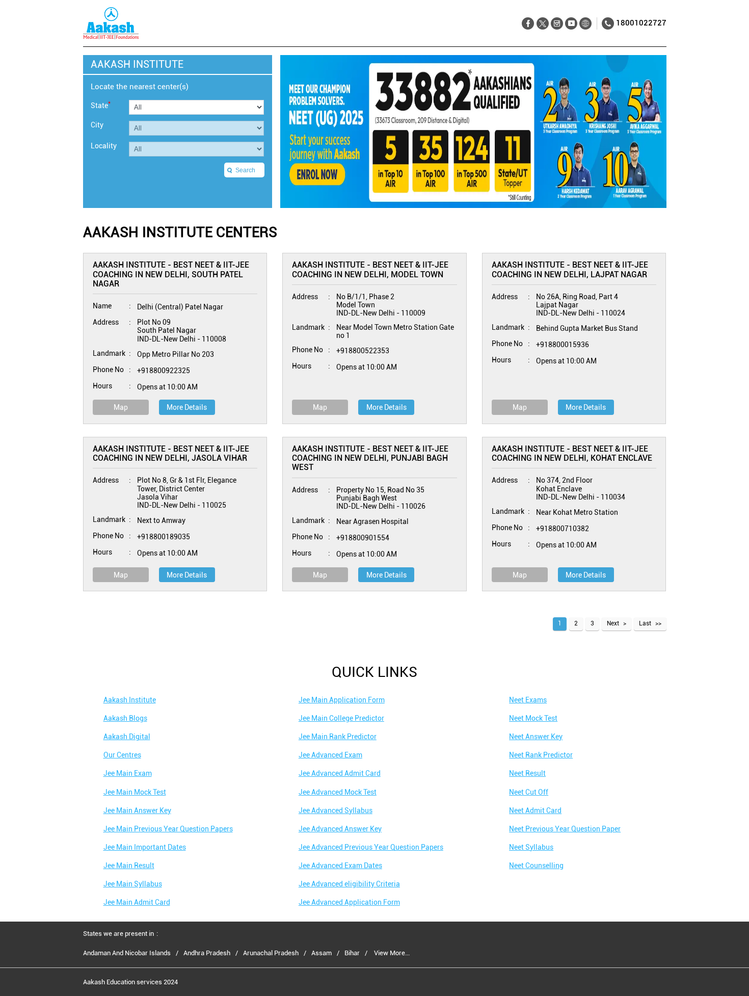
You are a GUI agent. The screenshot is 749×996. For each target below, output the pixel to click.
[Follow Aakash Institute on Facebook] (528, 23)
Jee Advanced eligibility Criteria (349, 884)
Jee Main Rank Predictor (338, 736)
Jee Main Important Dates (144, 847)
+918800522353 (362, 351)
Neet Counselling (536, 865)
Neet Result (527, 773)
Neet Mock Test (533, 718)
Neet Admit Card (535, 810)
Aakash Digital (126, 736)
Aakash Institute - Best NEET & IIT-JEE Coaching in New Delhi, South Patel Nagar (171, 274)
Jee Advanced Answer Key (340, 829)
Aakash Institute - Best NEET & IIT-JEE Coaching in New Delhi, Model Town (370, 269)
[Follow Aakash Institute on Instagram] (556, 23)
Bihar (352, 953)
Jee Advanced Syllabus (335, 810)
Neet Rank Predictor (541, 755)
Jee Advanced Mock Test (338, 792)
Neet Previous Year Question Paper (565, 829)
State (101, 105)
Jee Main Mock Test (134, 792)
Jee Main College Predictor (341, 718)
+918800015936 (562, 344)
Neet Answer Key (536, 736)
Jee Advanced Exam (330, 755)
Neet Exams (528, 700)
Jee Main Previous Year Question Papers (168, 829)
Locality (104, 146)
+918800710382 (562, 529)
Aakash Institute (129, 700)
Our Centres (122, 755)
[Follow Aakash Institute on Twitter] (542, 23)
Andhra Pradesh (206, 953)
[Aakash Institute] (111, 23)
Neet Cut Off (528, 792)
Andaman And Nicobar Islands (127, 953)
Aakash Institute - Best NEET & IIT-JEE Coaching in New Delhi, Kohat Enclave (572, 453)
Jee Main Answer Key (137, 810)
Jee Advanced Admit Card (340, 773)
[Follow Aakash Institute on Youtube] (571, 23)
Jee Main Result (128, 865)
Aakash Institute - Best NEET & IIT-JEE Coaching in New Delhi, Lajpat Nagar (570, 269)
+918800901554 (362, 538)
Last (645, 623)
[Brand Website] (585, 23)
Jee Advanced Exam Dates (340, 865)
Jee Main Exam (127, 773)
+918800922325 (163, 370)
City (97, 125)
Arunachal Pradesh (271, 953)
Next (613, 623)
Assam (321, 953)
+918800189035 (163, 537)
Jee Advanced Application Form (349, 902)
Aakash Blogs (125, 718)
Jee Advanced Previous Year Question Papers (371, 847)
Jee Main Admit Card (136, 902)
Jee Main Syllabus (132, 884)
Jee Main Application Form (342, 700)
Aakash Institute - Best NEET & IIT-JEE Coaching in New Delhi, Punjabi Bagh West (370, 458)
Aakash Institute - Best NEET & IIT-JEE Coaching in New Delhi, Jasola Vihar (171, 453)
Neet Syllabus (531, 847)
